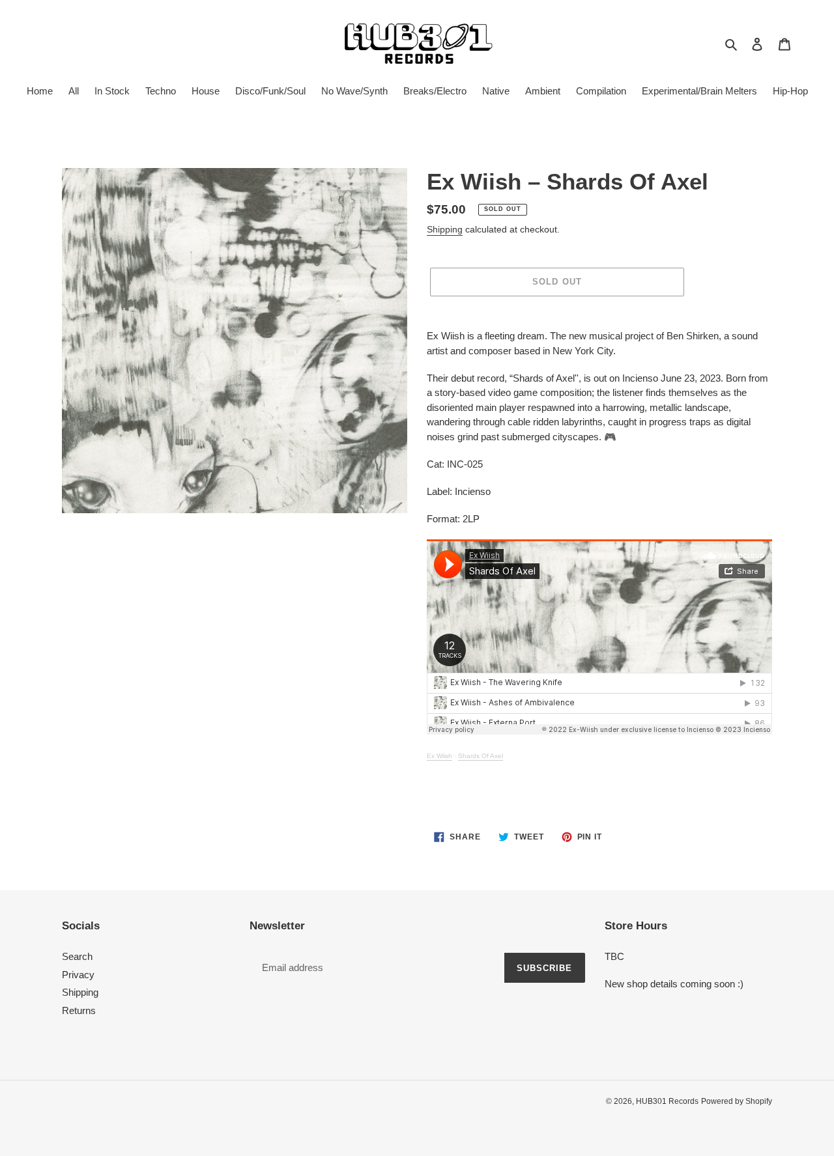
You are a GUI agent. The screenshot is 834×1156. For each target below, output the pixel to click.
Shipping (445, 229)
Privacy (78, 974)
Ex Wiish (439, 755)
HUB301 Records (667, 1101)
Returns (79, 1010)
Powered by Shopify (736, 1101)
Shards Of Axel (480, 755)
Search (77, 956)
